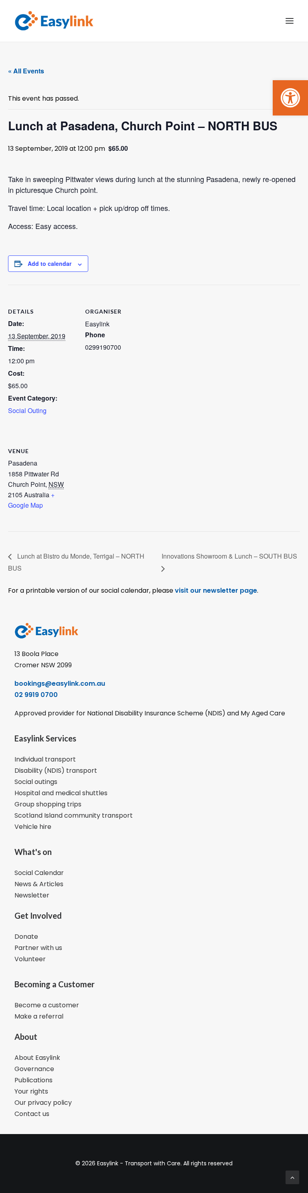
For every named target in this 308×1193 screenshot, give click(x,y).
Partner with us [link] (38, 947)
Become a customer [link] (46, 1005)
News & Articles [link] (38, 884)
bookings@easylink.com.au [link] (59, 683)
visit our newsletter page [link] (215, 590)
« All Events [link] (26, 70)
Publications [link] (33, 1080)
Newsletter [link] (31, 895)
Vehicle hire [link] (32, 826)
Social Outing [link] (27, 410)
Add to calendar (49, 263)
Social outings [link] (35, 781)
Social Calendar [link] (39, 872)
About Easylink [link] (37, 1057)
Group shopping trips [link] (47, 804)
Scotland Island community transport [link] (73, 815)
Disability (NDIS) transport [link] (55, 770)
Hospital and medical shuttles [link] (60, 793)
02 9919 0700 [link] (36, 694)
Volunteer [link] (30, 959)
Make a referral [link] (38, 1016)
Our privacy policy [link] (43, 1102)
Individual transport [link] (45, 759)
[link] (290, 97)
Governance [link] (34, 1068)
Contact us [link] (31, 1113)
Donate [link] (26, 936)
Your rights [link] (31, 1091)
